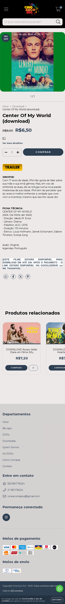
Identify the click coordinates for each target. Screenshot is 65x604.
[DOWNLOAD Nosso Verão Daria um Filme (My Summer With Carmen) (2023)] (33, 368)
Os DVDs (7, 453)
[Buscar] (58, 22)
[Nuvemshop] (12, 591)
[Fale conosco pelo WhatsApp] (59, 588)
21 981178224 (15, 489)
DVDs (5, 434)
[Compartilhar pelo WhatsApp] (5, 276)
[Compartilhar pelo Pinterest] (27, 278)
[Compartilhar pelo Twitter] (21, 278)
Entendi (57, 600)
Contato (7, 466)
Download (18, 106)
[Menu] (6, 9)
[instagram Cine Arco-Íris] (6, 517)
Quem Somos (10, 447)
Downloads (9, 440)
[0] (58, 9)
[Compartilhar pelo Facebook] (13, 278)
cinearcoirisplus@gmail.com (24, 496)
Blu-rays (7, 428)
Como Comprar (11, 459)
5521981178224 (16, 483)
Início (5, 106)
